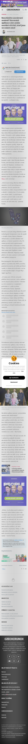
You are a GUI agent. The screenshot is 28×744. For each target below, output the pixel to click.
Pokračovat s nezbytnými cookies (14, 385)
